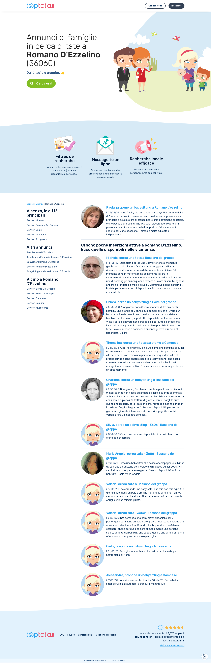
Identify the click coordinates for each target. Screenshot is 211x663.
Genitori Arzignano (37, 239)
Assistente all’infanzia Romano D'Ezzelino (49, 257)
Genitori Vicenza (35, 220)
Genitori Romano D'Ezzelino (42, 266)
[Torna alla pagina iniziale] (41, 5)
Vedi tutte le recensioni (172, 645)
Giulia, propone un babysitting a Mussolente (139, 546)
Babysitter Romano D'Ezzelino (43, 261)
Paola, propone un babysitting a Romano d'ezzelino (144, 207)
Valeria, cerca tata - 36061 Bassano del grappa (141, 513)
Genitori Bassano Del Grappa (42, 225)
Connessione (155, 5)
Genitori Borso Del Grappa (41, 288)
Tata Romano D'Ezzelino (40, 252)
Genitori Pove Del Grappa (40, 293)
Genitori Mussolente (37, 307)
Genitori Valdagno (36, 234)
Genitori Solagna (35, 303)
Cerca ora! (44, 83)
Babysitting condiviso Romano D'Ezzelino (49, 271)
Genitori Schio (34, 229)
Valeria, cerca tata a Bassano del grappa (136, 484)
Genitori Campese (36, 298)
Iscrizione (176, 5)
